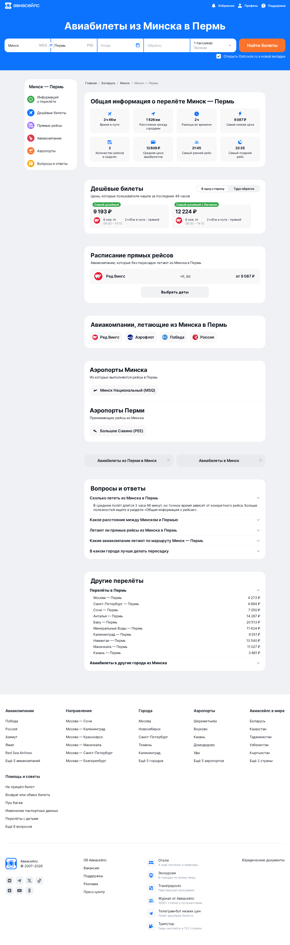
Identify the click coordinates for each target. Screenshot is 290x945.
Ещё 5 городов (151, 761)
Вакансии (91, 868)
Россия (11, 729)
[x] (29, 880)
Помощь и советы (22, 776)
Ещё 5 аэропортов (209, 761)
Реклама (91, 884)
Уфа (197, 753)
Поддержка (93, 876)
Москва (145, 721)
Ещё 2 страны (261, 761)
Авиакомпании (19, 710)
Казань (199, 737)
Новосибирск (150, 729)
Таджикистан (261, 737)
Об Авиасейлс (95, 860)
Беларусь (257, 721)
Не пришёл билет (20, 787)
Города (145, 710)
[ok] (29, 890)
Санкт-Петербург (153, 737)
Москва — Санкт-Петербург (89, 753)
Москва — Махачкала (83, 745)
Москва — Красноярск (84, 737)
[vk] (9, 880)
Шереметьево (205, 721)
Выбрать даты (175, 292)
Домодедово (204, 745)
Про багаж (14, 803)
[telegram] (19, 880)
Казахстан (258, 729)
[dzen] (9, 890)
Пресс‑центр (94, 892)
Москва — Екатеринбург (86, 761)
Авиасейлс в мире (267, 710)
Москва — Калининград (85, 729)
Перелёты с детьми (21, 818)
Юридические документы (263, 860)
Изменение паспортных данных (31, 810)
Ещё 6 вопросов (18, 826)
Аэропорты (204, 710)
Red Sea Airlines (18, 753)
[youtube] (19, 890)
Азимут (11, 737)
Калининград (149, 753)
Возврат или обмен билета (27, 795)
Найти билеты (262, 45)
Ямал (9, 745)
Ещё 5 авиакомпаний (22, 761)
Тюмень (145, 745)
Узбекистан (259, 745)
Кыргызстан (260, 753)
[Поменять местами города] (51, 45)
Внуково (201, 729)
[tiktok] (39, 880)
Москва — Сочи (79, 721)
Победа (11, 721)
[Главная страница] (22, 5)
